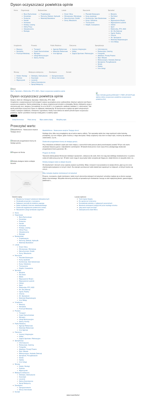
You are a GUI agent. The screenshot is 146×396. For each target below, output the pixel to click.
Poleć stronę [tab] (32, 119)
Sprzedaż (18, 91)
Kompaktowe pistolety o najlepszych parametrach (95, 203)
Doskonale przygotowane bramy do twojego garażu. (60, 141)
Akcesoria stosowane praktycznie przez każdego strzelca (98, 205)
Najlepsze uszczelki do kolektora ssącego (30, 203)
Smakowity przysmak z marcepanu (28, 201)
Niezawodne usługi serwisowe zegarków (30, 209)
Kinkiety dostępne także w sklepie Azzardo (57, 162)
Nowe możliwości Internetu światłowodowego (31, 205)
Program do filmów (49, 153)
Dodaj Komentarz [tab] (18, 119)
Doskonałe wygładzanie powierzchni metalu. (31, 207)
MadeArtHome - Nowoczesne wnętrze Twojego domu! (61, 130)
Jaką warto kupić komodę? (88, 207)
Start (12, 91)
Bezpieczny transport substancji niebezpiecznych (32, 199)
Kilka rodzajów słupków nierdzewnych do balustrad (60, 173)
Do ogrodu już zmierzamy (87, 201)
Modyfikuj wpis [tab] (61, 119)
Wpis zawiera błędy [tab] (46, 119)
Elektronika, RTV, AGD (31, 91)
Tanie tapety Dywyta (86, 199)
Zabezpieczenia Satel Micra (88, 209)
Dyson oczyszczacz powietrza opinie (53, 91)
